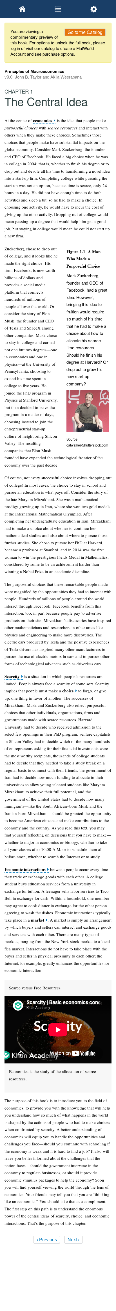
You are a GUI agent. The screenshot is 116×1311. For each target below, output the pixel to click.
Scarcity (12, 676)
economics (42, 120)
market (37, 920)
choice (68, 691)
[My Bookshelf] (22, 9)
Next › (73, 1239)
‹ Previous (47, 1239)
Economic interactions (25, 869)
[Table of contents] (58, 9)
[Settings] (93, 9)
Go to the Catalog (85, 32)
